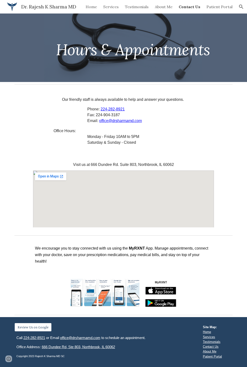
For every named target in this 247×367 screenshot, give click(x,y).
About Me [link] (163, 6)
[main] (133, 47)
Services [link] (111, 6)
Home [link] (91, 6)
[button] (241, 7)
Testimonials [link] (137, 6)
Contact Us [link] (189, 6)
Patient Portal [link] (219, 6)
